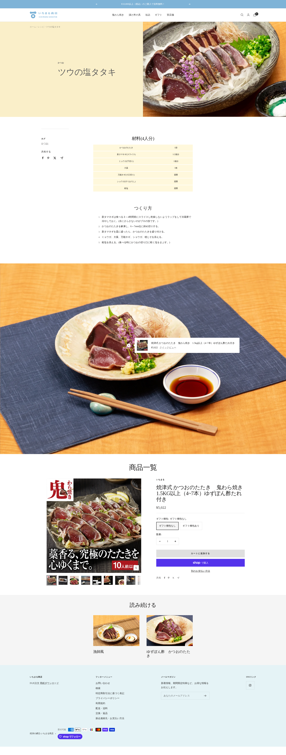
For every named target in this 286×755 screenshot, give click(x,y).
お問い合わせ (103, 683)
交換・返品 (102, 713)
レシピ (41, 27)
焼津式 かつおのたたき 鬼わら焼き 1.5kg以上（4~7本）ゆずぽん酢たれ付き (193, 343)
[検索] (242, 15)
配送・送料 (102, 708)
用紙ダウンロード (49, 683)
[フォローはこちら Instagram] (250, 685)
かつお (61, 63)
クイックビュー (168, 347)
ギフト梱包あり (191, 525)
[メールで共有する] (178, 578)
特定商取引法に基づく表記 (110, 693)
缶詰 (147, 15)
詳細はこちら (176, 4)
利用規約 (100, 703)
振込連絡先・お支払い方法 (110, 718)
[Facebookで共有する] (164, 578)
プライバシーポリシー (107, 698)
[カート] (254, 14)
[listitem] (42, 158)
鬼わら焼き (118, 15)
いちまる (160, 479)
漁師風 (98, 652)
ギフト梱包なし (167, 525)
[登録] (205, 696)
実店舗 (170, 15)
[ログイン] (248, 15)
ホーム (33, 27)
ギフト (158, 15)
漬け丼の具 (135, 15)
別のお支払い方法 (200, 571)
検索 (98, 688)
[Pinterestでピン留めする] (168, 578)
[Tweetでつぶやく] (173, 578)
